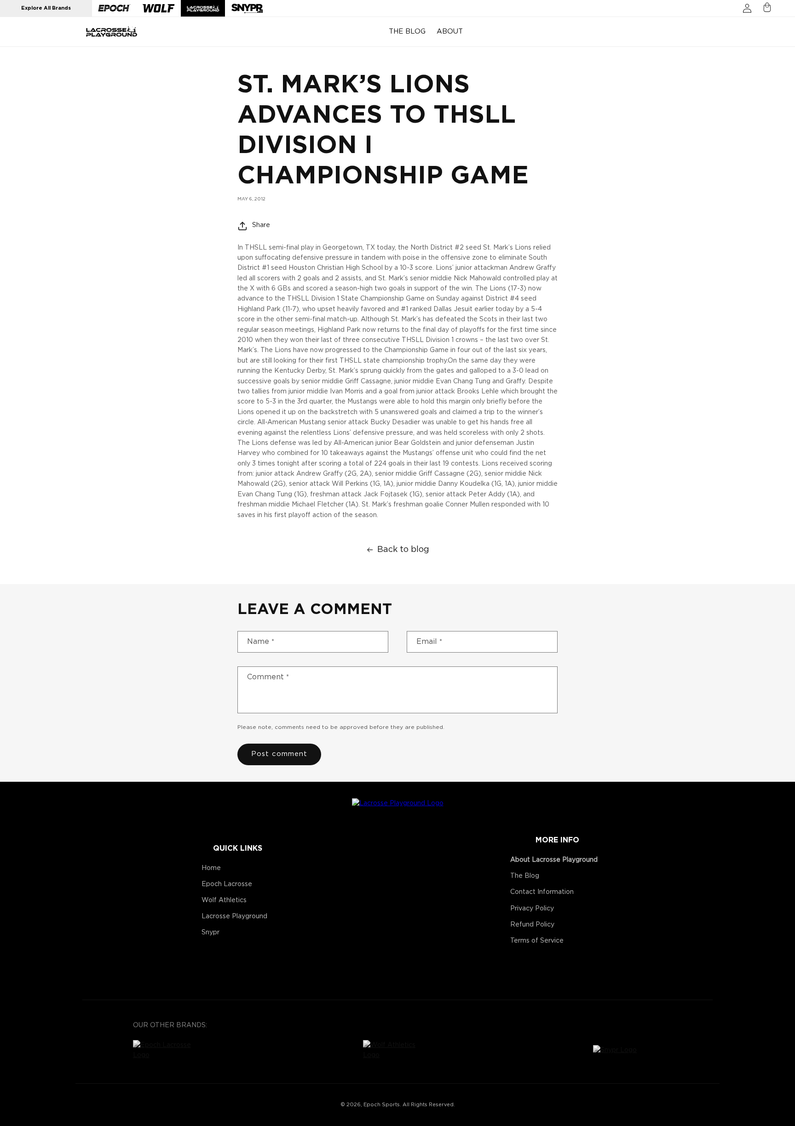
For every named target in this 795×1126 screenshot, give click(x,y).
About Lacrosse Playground (554, 860)
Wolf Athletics (224, 900)
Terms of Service (537, 941)
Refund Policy (532, 924)
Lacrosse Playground (234, 916)
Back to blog (403, 550)
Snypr (210, 932)
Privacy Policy (532, 908)
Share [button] (261, 225)
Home (211, 868)
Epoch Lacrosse (227, 884)
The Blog (524, 876)
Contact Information (542, 892)
